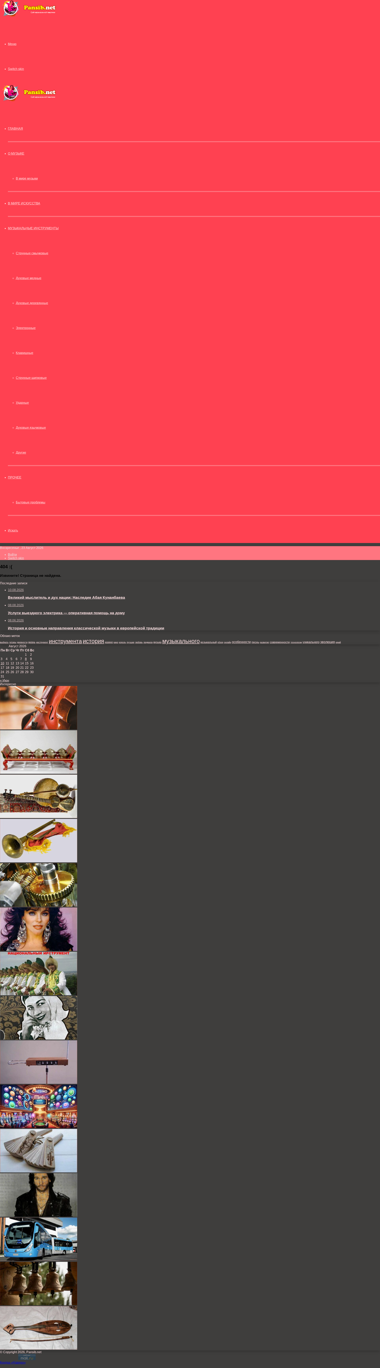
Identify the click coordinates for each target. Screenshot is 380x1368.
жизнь (31, 642)
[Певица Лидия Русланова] (38, 1038)
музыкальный (208, 642)
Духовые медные (28, 278)
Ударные (22, 402)
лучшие (130, 642)
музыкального (181, 641)
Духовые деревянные (32, 303)
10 (2, 663)
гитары (12, 642)
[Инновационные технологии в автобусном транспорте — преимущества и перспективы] (38, 1260)
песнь (255, 642)
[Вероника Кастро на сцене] (38, 950)
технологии (296, 642)
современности (280, 642)
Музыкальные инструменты (33, 228)
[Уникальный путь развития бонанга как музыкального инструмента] (38, 772)
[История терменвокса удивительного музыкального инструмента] (38, 1082)
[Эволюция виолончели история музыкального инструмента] (38, 728)
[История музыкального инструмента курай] (38, 994)
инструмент (42, 642)
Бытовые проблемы (30, 502)
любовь (139, 642)
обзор (220, 642)
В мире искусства (24, 203)
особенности (241, 642)
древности (22, 642)
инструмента (65, 641)
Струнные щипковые (31, 377)
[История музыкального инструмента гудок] (38, 1348)
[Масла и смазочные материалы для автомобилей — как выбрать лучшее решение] (38, 905)
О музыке (16, 153)
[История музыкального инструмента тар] (38, 817)
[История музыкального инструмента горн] (38, 861)
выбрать (4, 642)
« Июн (4, 680)
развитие (264, 642)
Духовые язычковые (31, 427)
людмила (148, 642)
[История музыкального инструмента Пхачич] (38, 1171)
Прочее (14, 477)
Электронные (26, 328)
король (122, 642)
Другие (21, 452)
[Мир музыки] (29, 16)
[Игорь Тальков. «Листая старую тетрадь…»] (38, 1215)
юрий (338, 642)
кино (116, 642)
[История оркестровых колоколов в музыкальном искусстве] (38, 1304)
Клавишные (24, 353)
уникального (311, 642)
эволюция (327, 642)
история (93, 641)
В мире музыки (27, 178)
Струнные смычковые (32, 253)
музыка (157, 642)
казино (109, 642)
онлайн (227, 642)
